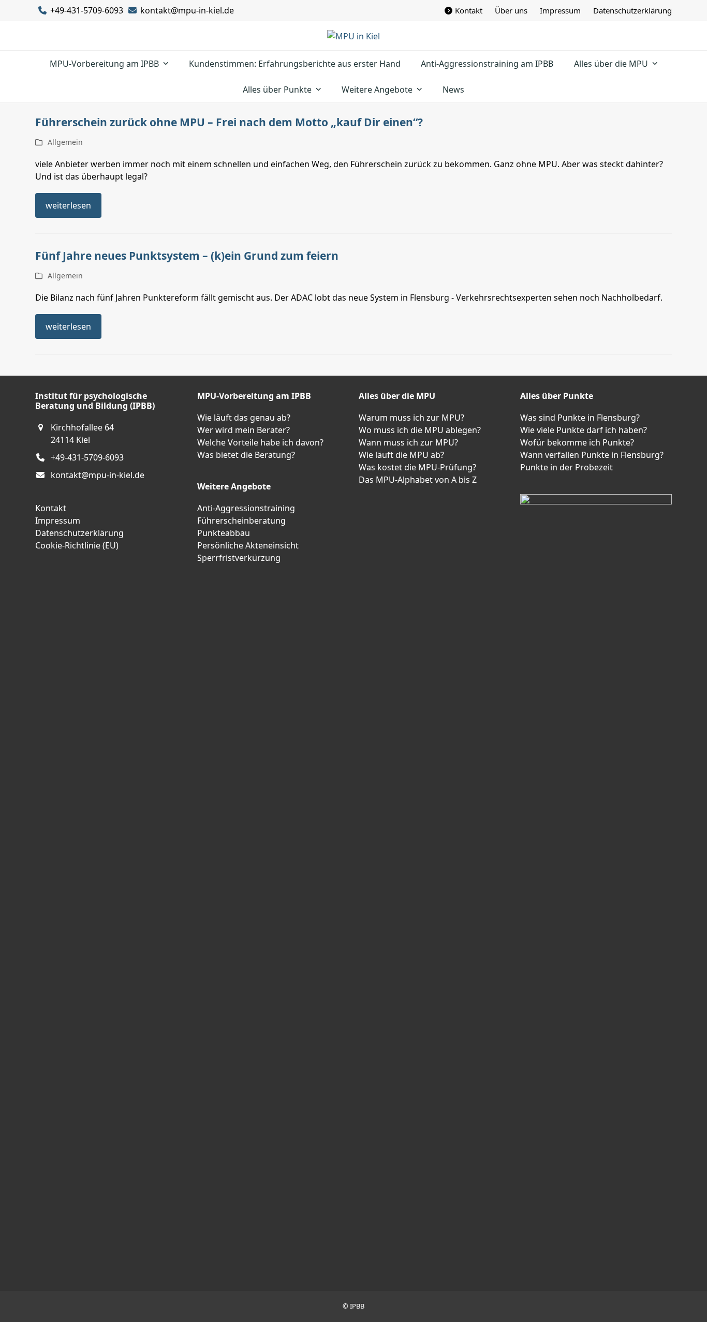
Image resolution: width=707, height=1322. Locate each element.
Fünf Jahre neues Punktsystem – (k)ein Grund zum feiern (186, 255)
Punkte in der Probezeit (566, 467)
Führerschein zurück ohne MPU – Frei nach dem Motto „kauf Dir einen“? (229, 122)
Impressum (57, 520)
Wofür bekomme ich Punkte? (577, 442)
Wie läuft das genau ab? (243, 417)
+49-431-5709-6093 (87, 457)
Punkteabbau (223, 533)
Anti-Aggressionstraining (246, 508)
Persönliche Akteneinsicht (248, 545)
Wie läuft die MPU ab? (401, 455)
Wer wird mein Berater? (243, 430)
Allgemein (65, 142)
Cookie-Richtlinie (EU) (77, 545)
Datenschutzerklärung (79, 533)
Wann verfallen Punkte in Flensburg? (592, 455)
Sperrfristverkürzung (239, 557)
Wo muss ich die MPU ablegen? (420, 430)
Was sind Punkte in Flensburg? (580, 417)
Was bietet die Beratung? (246, 455)
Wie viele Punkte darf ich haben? (583, 430)
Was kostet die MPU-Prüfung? (417, 467)
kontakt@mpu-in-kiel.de (187, 10)
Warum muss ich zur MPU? (411, 417)
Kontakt (50, 508)
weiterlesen (68, 205)
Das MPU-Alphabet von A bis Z (418, 479)
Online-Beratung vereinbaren (56, 1096)
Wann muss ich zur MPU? (408, 442)
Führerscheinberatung (241, 520)
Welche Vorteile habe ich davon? (260, 442)
